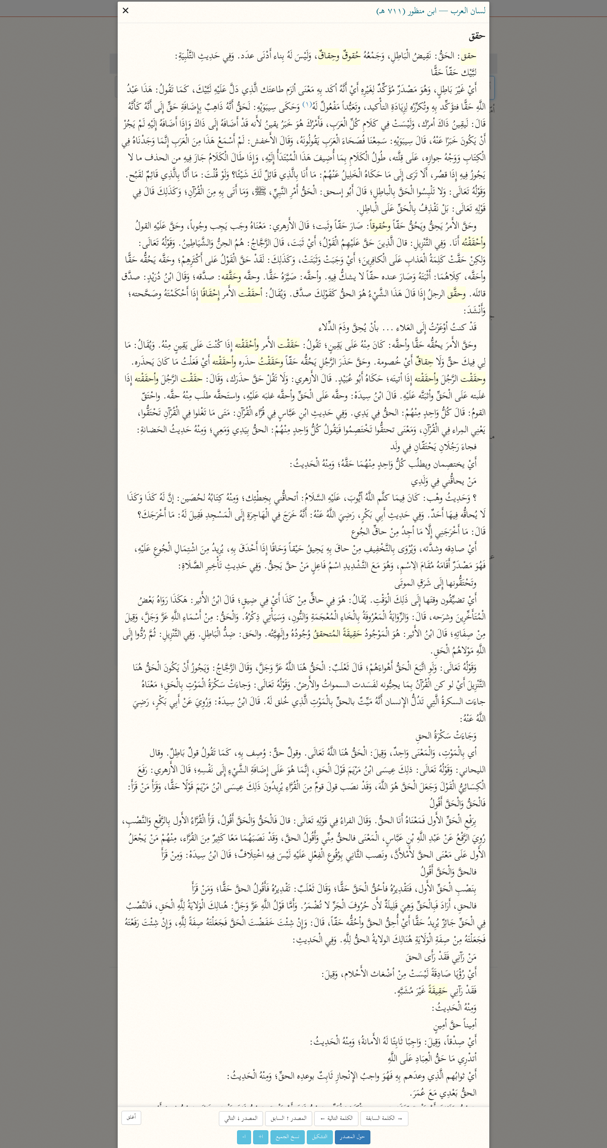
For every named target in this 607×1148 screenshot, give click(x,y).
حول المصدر (352, 1137)
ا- (244, 1137)
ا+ (260, 1137)
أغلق (131, 1117)
